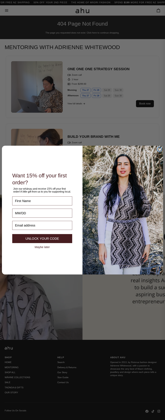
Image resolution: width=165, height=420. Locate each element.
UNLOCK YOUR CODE (42, 238)
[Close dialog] (159, 149)
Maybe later (42, 247)
